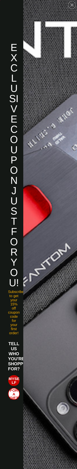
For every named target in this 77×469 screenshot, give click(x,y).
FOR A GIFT (14, 394)
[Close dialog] (72, 5)
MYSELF (14, 380)
